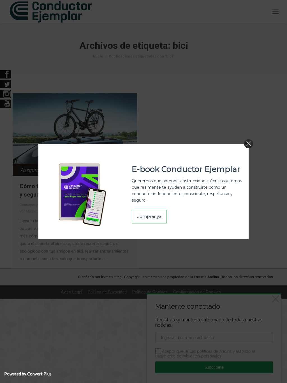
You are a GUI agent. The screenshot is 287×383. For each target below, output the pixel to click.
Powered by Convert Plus (28, 373)
